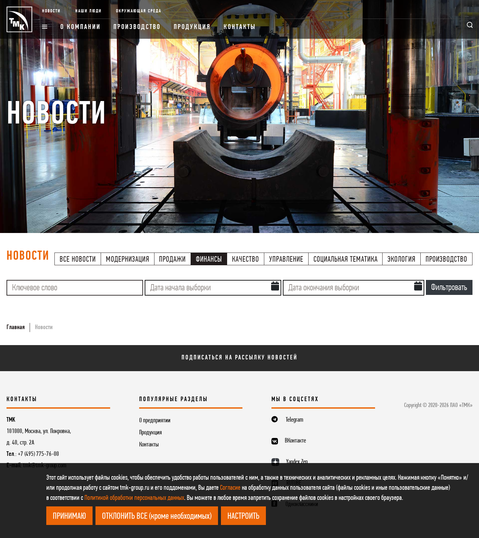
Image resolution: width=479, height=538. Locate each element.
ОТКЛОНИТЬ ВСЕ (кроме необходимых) (156, 516)
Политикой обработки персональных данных (134, 498)
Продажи (172, 260)
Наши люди (88, 11)
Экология (401, 260)
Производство (137, 27)
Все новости (78, 260)
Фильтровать (449, 287)
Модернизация (127, 260)
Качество (245, 260)
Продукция (192, 27)
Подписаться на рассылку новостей (239, 358)
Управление (286, 260)
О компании (80, 27)
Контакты (240, 27)
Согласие (230, 488)
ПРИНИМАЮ (69, 516)
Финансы (209, 260)
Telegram (294, 420)
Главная (16, 327)
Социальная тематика (345, 260)
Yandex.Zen (297, 462)
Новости (51, 11)
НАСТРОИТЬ (243, 516)
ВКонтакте (295, 441)
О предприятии (154, 420)
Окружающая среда (138, 11)
